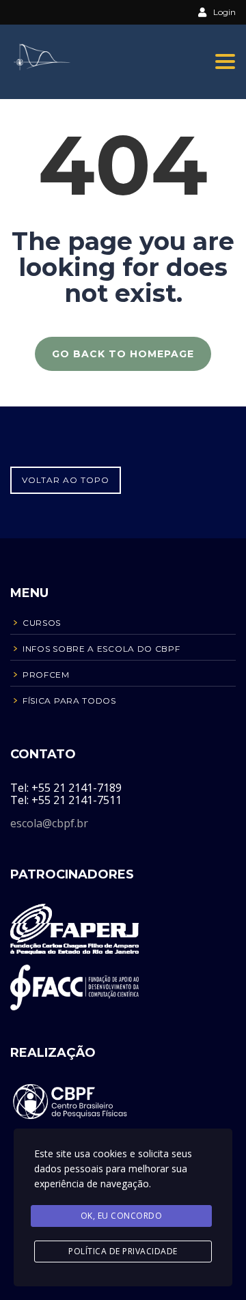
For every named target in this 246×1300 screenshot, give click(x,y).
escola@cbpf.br (49, 823)
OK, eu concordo (122, 1215)
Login (224, 11)
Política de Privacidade (123, 1251)
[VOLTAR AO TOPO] (65, 457)
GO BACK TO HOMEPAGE (123, 354)
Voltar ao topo (65, 480)
